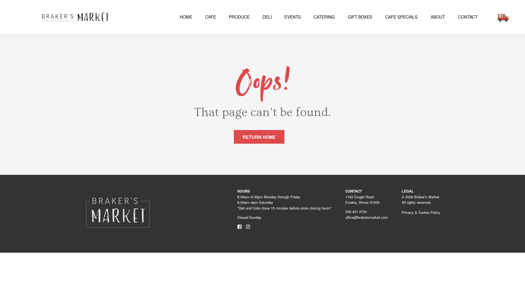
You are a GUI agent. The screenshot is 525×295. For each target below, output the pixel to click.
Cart (503, 17)
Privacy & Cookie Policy (421, 212)
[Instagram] (249, 227)
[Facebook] (241, 227)
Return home (259, 137)
